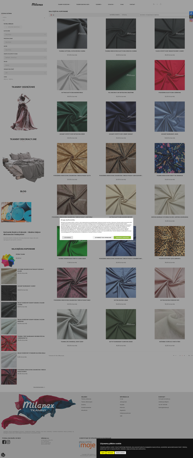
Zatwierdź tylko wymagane (103, 237)
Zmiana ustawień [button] (120, 452)
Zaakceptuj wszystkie (122, 237)
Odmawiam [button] (110, 452)
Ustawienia (67, 237)
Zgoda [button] (103, 452)
